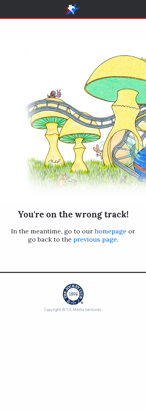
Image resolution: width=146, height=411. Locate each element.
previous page (95, 239)
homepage (111, 231)
